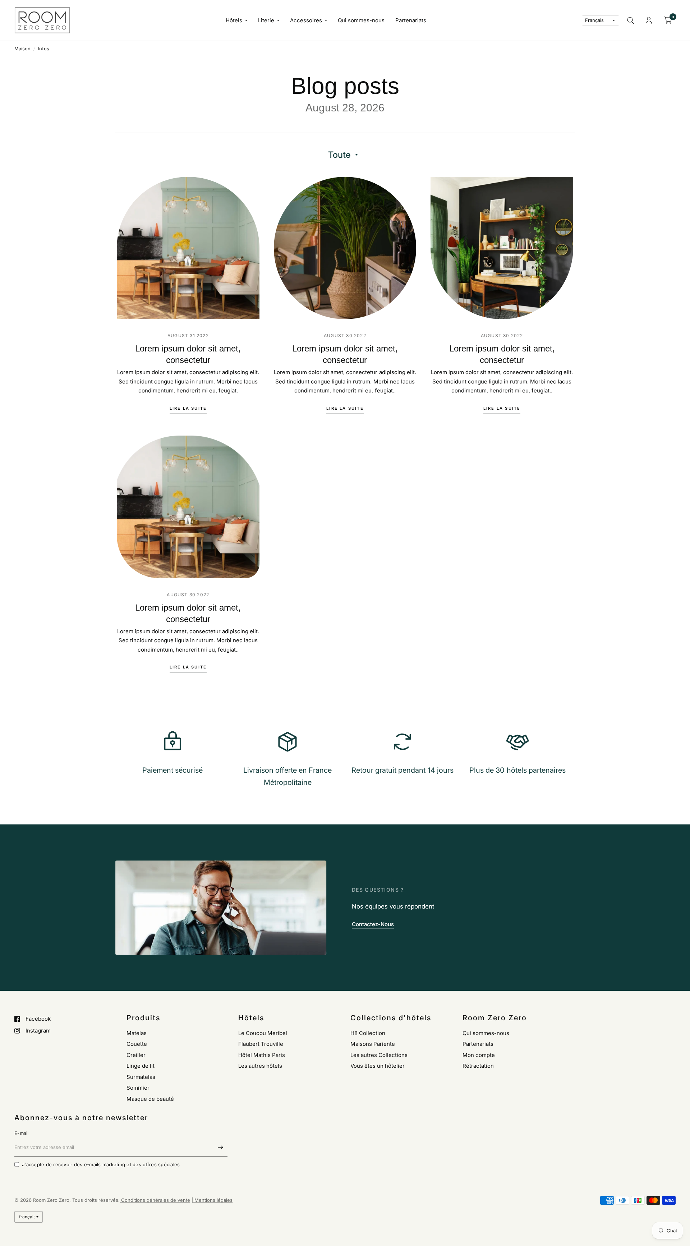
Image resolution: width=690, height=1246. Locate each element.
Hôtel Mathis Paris (261, 1055)
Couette (136, 1043)
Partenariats (410, 20)
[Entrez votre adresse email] (220, 1147)
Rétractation (478, 1065)
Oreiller (136, 1055)
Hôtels (234, 20)
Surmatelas (140, 1076)
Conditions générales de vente (155, 1200)
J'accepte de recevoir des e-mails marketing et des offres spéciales (101, 1164)
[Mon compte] (649, 20)
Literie (266, 20)
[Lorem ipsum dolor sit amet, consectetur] (188, 248)
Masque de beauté (150, 1098)
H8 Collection (367, 1033)
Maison (22, 48)
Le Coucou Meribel (262, 1033)
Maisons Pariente (372, 1043)
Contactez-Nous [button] (373, 924)
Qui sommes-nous (361, 20)
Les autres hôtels (260, 1065)
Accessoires (306, 20)
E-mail (21, 1133)
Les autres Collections (379, 1055)
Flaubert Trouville (260, 1043)
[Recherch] (631, 20)
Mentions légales (213, 1200)
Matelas (136, 1033)
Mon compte (479, 1055)
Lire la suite (188, 408)
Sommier (138, 1087)
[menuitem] (236, 20)
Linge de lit (140, 1065)
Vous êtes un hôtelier (377, 1065)
